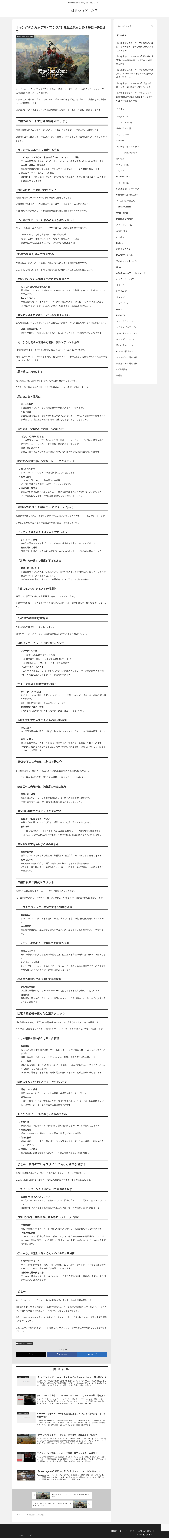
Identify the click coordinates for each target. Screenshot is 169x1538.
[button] (152, 26)
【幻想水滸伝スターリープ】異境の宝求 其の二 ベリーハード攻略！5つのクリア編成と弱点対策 (134, 74)
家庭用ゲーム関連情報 (25, 1344)
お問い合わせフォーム (146, 1531)
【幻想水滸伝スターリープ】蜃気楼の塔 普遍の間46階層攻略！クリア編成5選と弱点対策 (134, 60)
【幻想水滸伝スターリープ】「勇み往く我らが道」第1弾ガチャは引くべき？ (134, 85)
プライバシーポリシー (128, 1531)
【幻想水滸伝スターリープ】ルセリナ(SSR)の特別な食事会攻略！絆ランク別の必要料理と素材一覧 (134, 97)
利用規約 (114, 1531)
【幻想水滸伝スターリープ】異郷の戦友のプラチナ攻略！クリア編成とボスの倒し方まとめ (134, 47)
